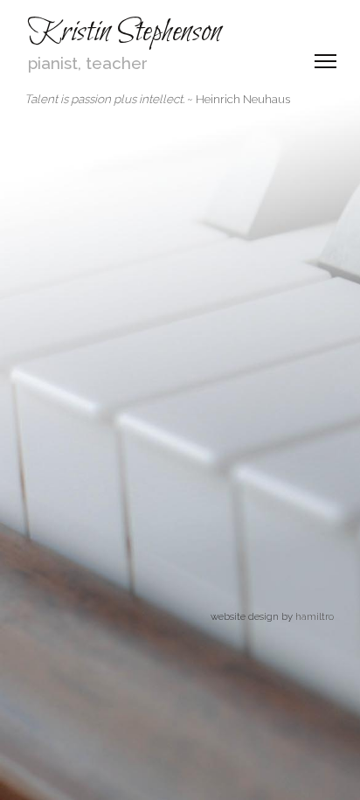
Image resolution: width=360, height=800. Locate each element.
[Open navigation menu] (325, 61)
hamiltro (314, 616)
